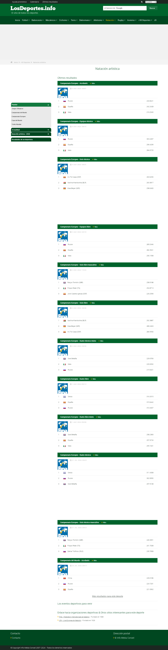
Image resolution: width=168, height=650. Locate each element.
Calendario (34, 2)
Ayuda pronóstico (19, 2)
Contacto (16, 637)
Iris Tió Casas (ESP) (74, 177)
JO (155, 20)
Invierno (131, 20)
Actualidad (16, 130)
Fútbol (25, 20)
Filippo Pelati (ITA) (73, 288)
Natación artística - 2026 (21, 134)
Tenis (73, 20)
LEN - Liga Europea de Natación (70, 620)
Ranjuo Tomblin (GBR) (75, 282)
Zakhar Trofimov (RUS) (75, 551)
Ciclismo (63, 20)
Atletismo (98, 20)
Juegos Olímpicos (17, 108)
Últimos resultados (50, 2)
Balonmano (84, 20)
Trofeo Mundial (16, 124)
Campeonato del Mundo (19, 112)
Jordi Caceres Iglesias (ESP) (77, 294)
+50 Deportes (144, 20)
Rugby (121, 20)
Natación (110, 20)
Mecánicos (51, 20)
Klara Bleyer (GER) (73, 188)
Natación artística (39, 62)
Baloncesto (37, 20)
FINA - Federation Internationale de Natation (74, 617)
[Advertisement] (107, 208)
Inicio (17, 20)
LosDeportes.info (20, 8)
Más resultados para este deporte (107, 596)
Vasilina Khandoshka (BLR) (76, 183)
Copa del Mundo (17, 120)
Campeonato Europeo (19, 116)
